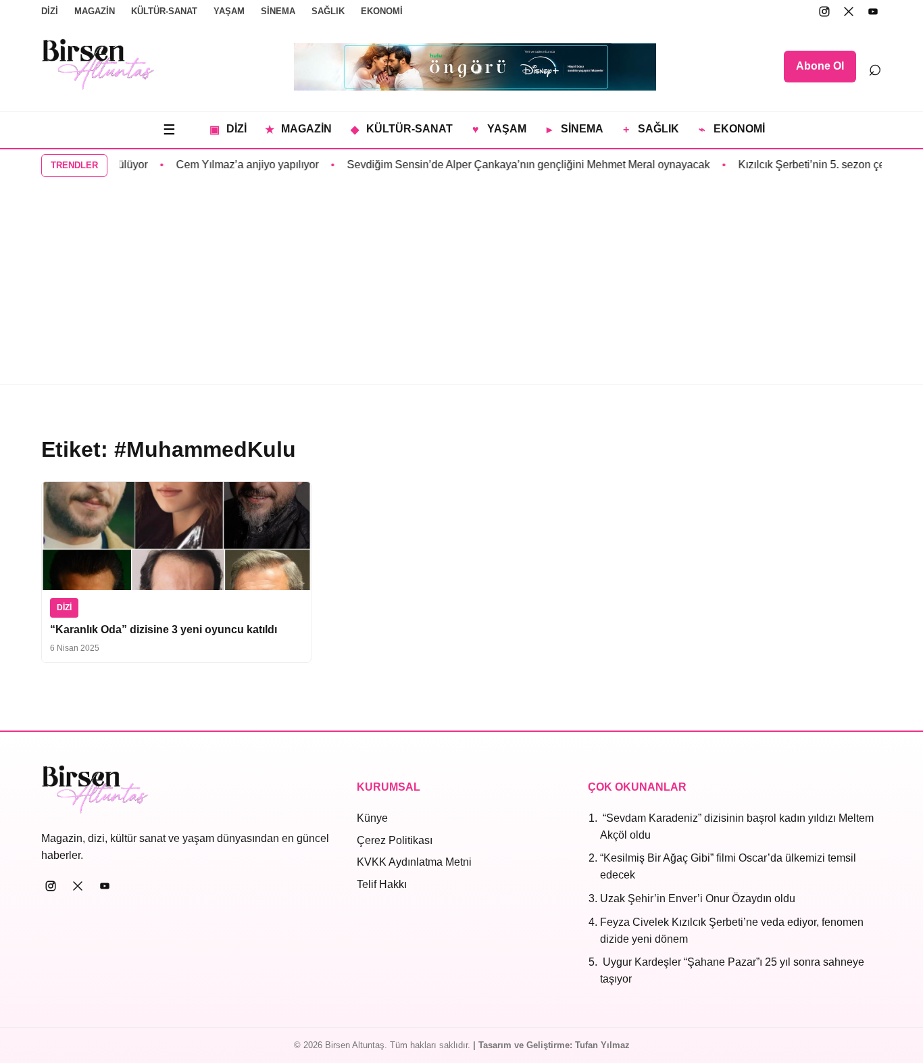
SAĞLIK (328, 11)
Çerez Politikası (394, 840)
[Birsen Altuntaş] (98, 64)
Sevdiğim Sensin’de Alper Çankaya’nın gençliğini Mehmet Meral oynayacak (517, 164)
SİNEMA (278, 11)
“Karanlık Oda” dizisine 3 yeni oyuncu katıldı (163, 629)
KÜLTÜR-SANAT (164, 11)
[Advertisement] (461, 283)
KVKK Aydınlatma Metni (414, 862)
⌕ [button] (875, 66)
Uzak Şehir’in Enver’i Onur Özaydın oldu (697, 898)
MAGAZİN (94, 11)
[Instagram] (824, 11)
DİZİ (49, 11)
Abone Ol (820, 66)
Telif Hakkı (382, 884)
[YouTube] (873, 11)
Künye (372, 818)
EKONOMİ (382, 11)
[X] (848, 11)
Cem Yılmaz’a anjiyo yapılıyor (237, 164)
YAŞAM (229, 11)
